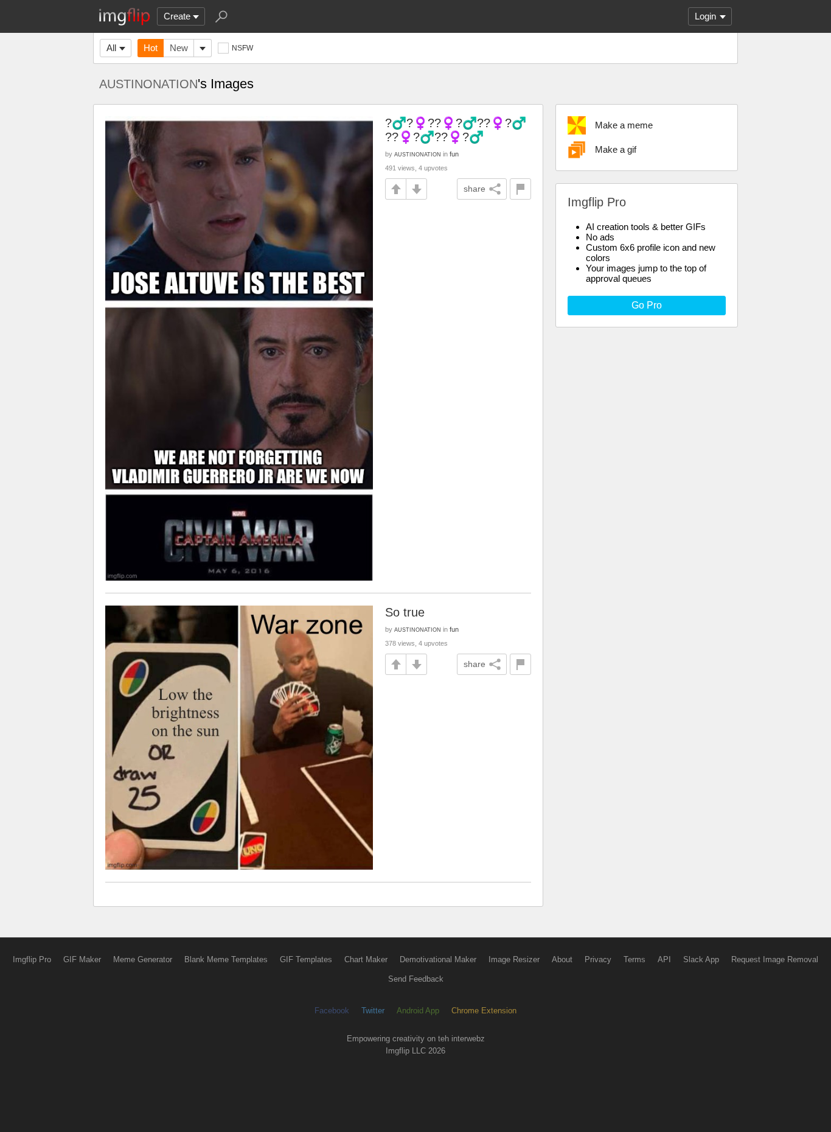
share (474, 189)
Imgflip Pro (32, 959)
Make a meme (624, 125)
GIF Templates (306, 959)
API (664, 959)
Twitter (372, 1010)
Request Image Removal (774, 959)
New (179, 48)
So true (405, 612)
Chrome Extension (483, 1010)
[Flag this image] (520, 189)
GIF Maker (82, 959)
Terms (634, 959)
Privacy (598, 959)
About (562, 959)
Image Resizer (514, 959)
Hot (151, 48)
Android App (418, 1010)
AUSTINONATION (148, 84)
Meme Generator (142, 959)
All (111, 48)
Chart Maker (366, 959)
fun (454, 154)
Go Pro (646, 305)
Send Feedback (415, 979)
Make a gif (615, 149)
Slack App (701, 959)
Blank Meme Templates (226, 959)
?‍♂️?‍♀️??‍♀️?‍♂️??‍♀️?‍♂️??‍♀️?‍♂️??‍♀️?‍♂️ (455, 130)
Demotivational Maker (438, 959)
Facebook (332, 1010)
